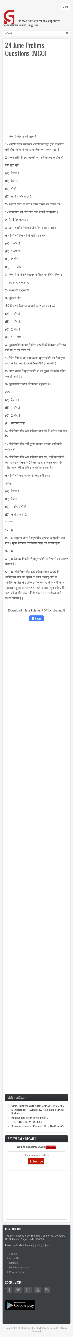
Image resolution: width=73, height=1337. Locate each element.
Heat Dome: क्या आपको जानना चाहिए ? (29, 1117)
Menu (66, 7)
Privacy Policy (16, 1272)
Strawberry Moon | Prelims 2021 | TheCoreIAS (37, 1126)
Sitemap (13, 1262)
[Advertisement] (36, 97)
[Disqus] (36, 672)
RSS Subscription (18, 1267)
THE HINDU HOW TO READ (26, 1122)
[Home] (9, 13)
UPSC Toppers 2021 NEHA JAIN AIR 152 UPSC (37, 1105)
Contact (13, 1253)
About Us (14, 1258)
